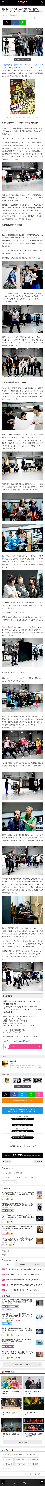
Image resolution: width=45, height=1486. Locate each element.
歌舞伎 (6, 1454)
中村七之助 (21, 1459)
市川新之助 (31, 1454)
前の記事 (7, 1161)
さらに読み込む (22, 1442)
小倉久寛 (38, 216)
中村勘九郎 (34, 1459)
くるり (6, 1468)
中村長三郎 (34, 1464)
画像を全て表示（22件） (23, 60)
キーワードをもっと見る (34, 1474)
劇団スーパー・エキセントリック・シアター (19, 1177)
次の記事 (37, 1161)
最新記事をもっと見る (22, 1364)
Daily (7, 1264)
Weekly (22, 1264)
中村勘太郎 (8, 1464)
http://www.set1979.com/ (21, 1041)
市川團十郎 (18, 1454)
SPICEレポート (9, 1182)
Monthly (37, 1264)
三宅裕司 (5, 65)
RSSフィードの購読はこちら (23, 1100)
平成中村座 (21, 1464)
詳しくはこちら (14, 1046)
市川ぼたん (8, 1459)
